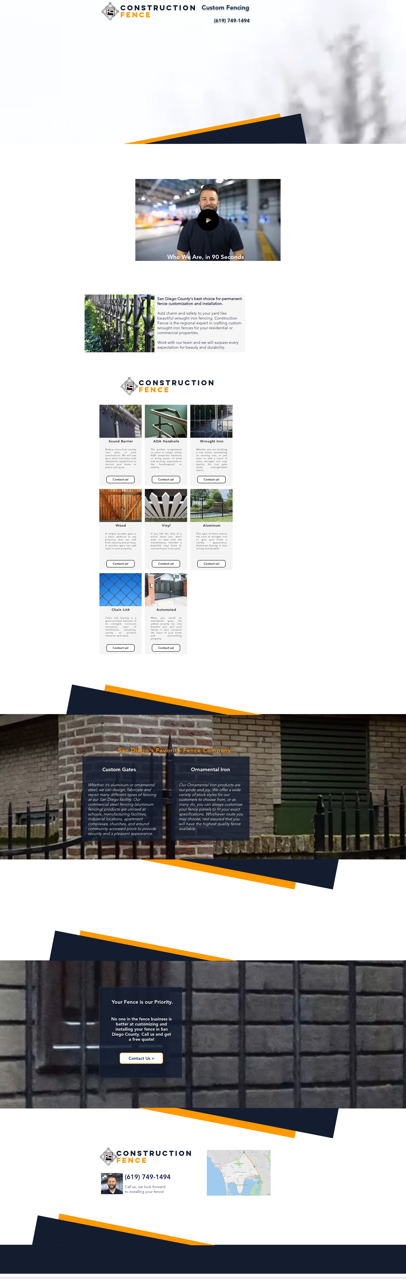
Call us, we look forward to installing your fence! (145, 1189)
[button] (275, 256)
